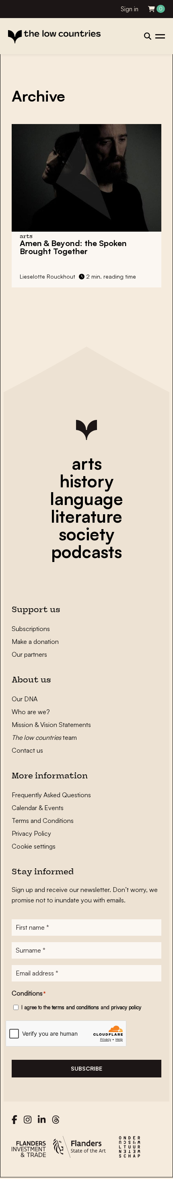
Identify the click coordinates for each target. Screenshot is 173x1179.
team (44, 737)
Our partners (29, 654)
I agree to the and (81, 1007)
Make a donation (35, 641)
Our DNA (24, 699)
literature (86, 516)
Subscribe (86, 1068)
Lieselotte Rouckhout (47, 276)
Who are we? (31, 712)
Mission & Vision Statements (51, 725)
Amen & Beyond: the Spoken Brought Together (73, 247)
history (86, 480)
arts (87, 463)
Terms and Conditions (43, 821)
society (86, 533)
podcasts (86, 551)
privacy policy (126, 1007)
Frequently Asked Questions (51, 795)
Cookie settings (34, 846)
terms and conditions (75, 1007)
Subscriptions (31, 629)
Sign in (129, 9)
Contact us (27, 750)
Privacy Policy (31, 833)
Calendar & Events (38, 808)
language (86, 498)
